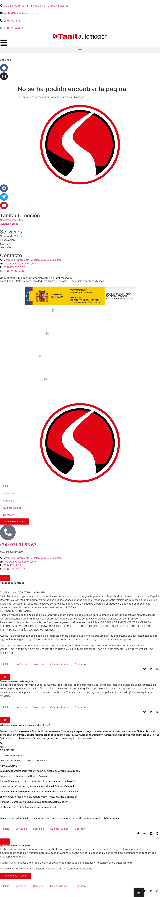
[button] (80, 50)
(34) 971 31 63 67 (18, 544)
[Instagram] (4, 76)
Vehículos (8, 493)
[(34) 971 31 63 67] (8, 532)
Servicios (8, 500)
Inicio (6, 486)
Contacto (8, 514)
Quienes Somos (12, 507)
